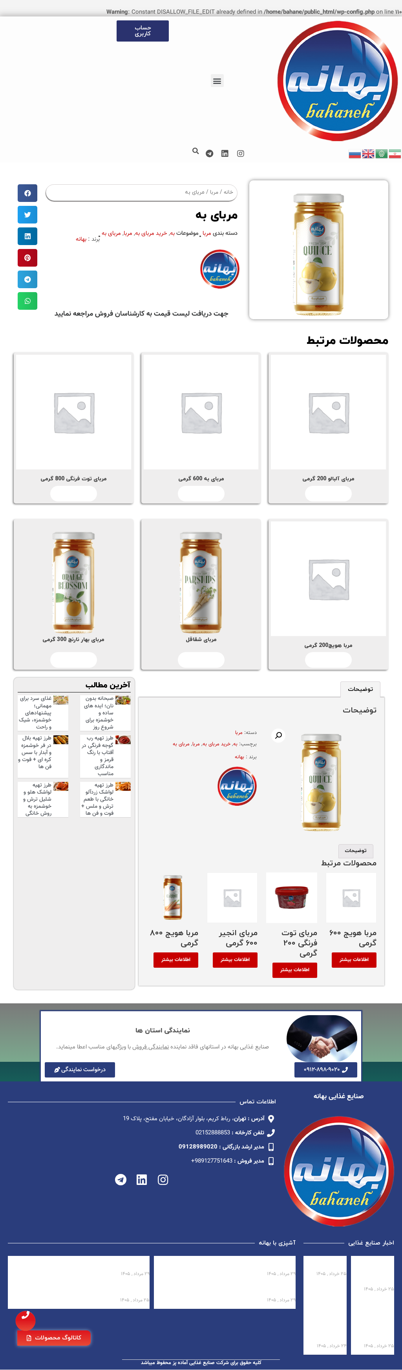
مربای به (111, 233)
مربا (214, 192)
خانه (228, 192)
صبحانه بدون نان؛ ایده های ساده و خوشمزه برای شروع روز (98, 713)
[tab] (360, 689)
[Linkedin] (225, 154)
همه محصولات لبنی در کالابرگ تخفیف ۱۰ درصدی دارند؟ (375, 1271)
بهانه (81, 239)
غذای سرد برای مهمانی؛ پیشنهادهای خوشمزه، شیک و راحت (35, 713)
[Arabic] (382, 153)
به (172, 233)
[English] (368, 153)
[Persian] (395, 153)
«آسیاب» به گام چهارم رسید (326, 1264)
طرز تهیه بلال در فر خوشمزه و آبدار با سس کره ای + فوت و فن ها (34, 752)
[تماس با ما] (25, 1321)
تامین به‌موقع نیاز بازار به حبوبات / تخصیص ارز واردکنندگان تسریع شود (329, 1320)
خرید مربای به (151, 233)
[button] (217, 80)
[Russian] (355, 153)
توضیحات (360, 689)
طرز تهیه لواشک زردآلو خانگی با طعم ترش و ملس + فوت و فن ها (97, 799)
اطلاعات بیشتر (328, 493)
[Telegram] (209, 154)
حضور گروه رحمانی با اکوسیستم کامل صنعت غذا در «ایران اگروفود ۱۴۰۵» (373, 1320)
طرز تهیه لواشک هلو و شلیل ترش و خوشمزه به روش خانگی (37, 799)
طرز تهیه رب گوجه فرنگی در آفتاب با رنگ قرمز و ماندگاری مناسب (97, 756)
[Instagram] (241, 154)
